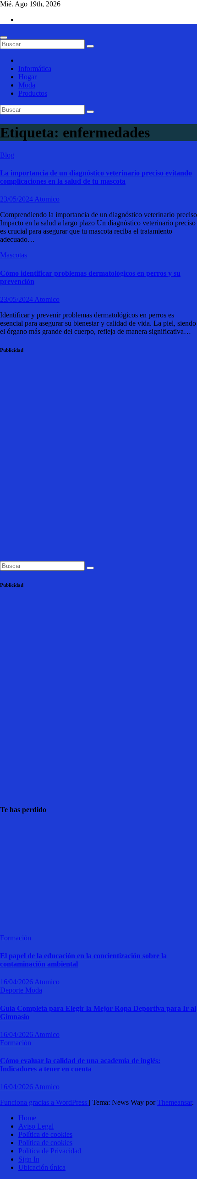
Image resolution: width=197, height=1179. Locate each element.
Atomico (47, 199)
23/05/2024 (17, 199)
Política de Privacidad (49, 1151)
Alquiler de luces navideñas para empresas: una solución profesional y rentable (22, 874)
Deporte (12, 990)
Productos (32, 93)
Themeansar (174, 1102)
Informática (34, 68)
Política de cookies (45, 1134)
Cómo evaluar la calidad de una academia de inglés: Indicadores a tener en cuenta (80, 1065)
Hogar (27, 77)
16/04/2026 (17, 982)
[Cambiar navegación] (3, 37)
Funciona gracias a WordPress (44, 1102)
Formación (15, 938)
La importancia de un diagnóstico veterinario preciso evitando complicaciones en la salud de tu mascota (96, 177)
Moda (26, 85)
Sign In (28, 1159)
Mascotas (13, 255)
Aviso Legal (36, 1126)
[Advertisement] (98, 462)
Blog (7, 155)
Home (27, 1118)
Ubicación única (42, 1167)
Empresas (14, 827)
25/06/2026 (16, 921)
